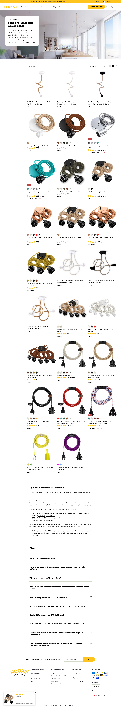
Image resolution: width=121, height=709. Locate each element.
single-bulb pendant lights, (54, 514)
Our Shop (24, 7)
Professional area (96, 7)
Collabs (35, 7)
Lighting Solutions (36, 673)
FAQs (53, 673)
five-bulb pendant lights (53, 518)
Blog (54, 7)
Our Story (44, 7)
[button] (31, 148)
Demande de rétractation (59, 684)
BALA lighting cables (46, 520)
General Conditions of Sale (59, 676)
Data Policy (54, 681)
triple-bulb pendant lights (46, 516)
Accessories (34, 676)
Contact (62, 7)
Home (10, 19)
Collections (16, 19)
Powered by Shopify (69, 705)
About (33, 684)
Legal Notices (55, 678)
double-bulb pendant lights (78, 514)
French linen (44, 533)
